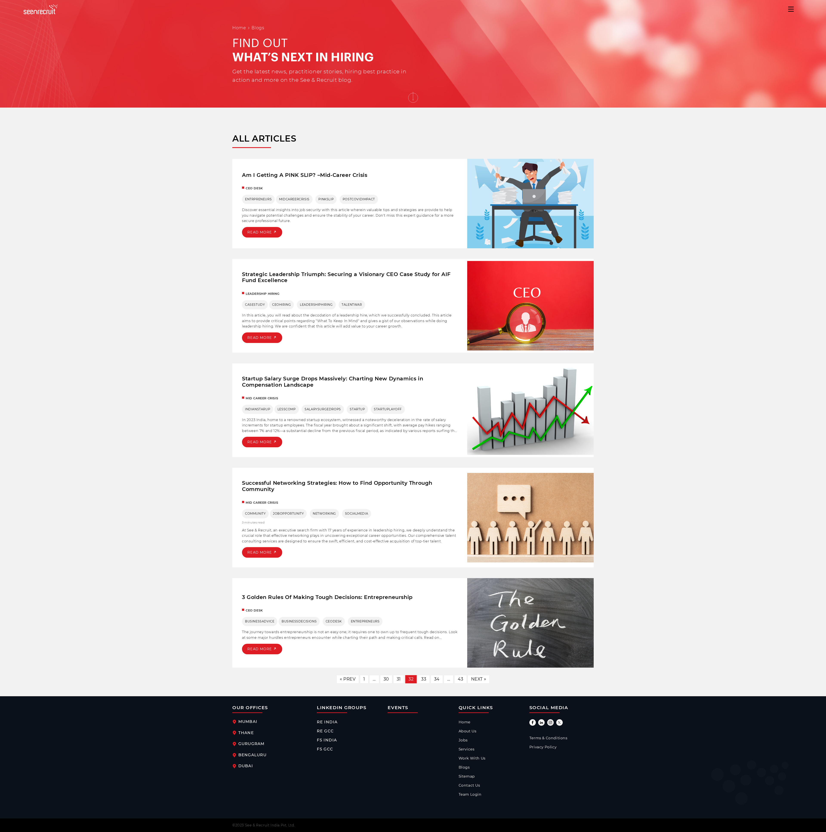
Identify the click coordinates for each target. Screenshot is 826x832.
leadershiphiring (316, 305)
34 (436, 679)
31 (399, 679)
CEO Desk (254, 188)
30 (386, 679)
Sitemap (467, 776)
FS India (327, 740)
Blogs (464, 767)
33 (423, 679)
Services (467, 749)
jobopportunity (288, 514)
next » (478, 679)
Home (239, 27)
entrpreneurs (258, 199)
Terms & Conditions (548, 738)
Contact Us (469, 785)
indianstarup (257, 409)
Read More (260, 232)
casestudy (255, 305)
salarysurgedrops (323, 409)
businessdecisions (299, 621)
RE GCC (325, 731)
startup (357, 409)
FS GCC (325, 749)
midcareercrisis (294, 199)
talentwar (352, 305)
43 (460, 679)
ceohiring (281, 305)
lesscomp (286, 409)
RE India (327, 721)
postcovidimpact (359, 199)
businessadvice (259, 621)
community (255, 514)
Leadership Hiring (262, 294)
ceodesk (334, 621)
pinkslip (326, 199)
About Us (467, 731)
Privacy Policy (542, 747)
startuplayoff (388, 409)
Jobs (463, 740)
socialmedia (356, 514)
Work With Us (472, 758)
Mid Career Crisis (262, 398)
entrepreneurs (365, 621)
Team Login (470, 794)
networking (324, 514)
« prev (348, 679)
